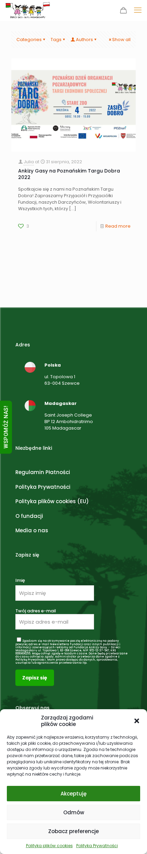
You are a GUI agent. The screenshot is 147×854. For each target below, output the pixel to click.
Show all (121, 39)
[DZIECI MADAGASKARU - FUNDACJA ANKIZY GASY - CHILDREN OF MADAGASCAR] (27, 10)
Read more (118, 226)
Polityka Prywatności (97, 846)
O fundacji (29, 516)
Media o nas (31, 530)
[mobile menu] (138, 10)
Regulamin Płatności (42, 472)
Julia (29, 161)
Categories (29, 39)
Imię (20, 580)
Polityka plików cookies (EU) (52, 501)
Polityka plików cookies (49, 846)
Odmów (73, 812)
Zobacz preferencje (73, 831)
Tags (56, 39)
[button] (136, 720)
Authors (84, 39)
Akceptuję (73, 793)
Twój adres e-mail (35, 611)
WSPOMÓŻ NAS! (6, 427)
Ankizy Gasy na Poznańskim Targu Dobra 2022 (69, 174)
